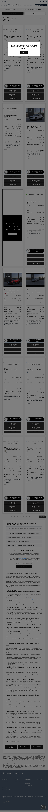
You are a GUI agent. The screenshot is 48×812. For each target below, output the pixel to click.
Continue (24, 52)
